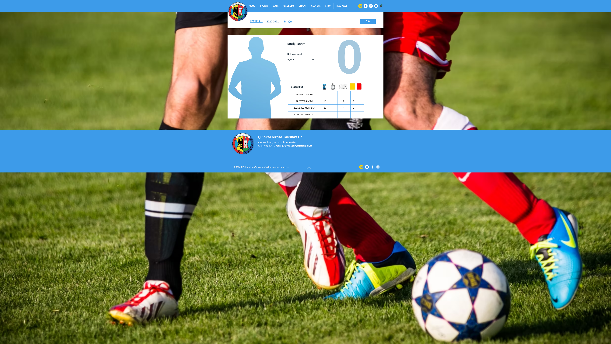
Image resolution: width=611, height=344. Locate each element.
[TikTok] (381, 6)
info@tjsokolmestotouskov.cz (297, 145)
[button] (368, 21)
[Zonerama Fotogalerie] (360, 6)
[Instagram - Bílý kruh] (371, 6)
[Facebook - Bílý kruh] (366, 6)
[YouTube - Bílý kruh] (376, 6)
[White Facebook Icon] (372, 167)
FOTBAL (256, 21)
